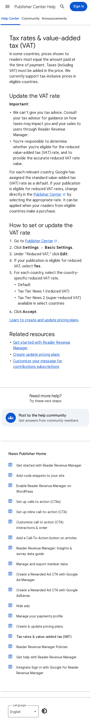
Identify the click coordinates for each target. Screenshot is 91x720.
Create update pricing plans (36, 354)
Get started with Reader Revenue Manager (48, 465)
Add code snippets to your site (40, 476)
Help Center (10, 18)
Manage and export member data (42, 564)
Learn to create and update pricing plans (43, 320)
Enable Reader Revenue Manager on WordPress (43, 489)
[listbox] (23, 711)
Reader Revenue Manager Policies (41, 647)
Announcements (54, 18)
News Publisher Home (27, 453)
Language (19, 705)
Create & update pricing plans (39, 626)
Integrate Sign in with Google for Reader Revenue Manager (47, 670)
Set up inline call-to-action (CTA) (41, 512)
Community (31, 18)
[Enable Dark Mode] (44, 711)
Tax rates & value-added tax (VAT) (44, 637)
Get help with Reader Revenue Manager (46, 657)
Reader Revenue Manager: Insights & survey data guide (44, 551)
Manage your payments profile (39, 616)
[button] (7, 6)
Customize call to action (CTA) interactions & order (39, 525)
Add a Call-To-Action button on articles (46, 538)
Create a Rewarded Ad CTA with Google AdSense (47, 593)
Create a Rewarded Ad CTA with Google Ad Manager (47, 577)
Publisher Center (47, 194)
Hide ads (23, 606)
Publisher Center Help (35, 6)
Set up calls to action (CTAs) (38, 502)
